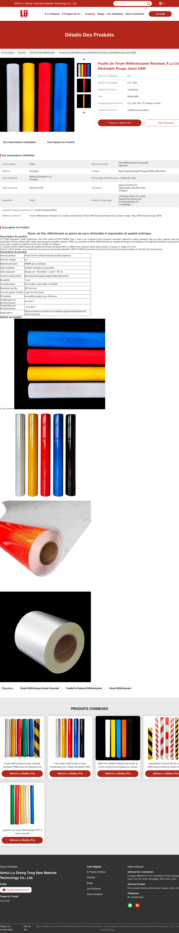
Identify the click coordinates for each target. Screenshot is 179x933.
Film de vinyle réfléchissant (42, 53)
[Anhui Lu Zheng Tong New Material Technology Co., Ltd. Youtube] (137, 905)
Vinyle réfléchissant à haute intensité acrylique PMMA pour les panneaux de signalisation (22, 765)
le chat (160, 14)
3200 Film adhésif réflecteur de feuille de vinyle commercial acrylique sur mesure (118, 765)
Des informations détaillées (19, 142)
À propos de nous (72, 14)
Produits (21, 53)
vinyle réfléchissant (120, 688)
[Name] (148, 3)
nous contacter (134, 14)
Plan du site (27, 928)
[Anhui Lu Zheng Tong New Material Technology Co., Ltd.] (29, 14)
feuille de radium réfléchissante (84, 688)
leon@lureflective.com (17, 890)
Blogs (90, 883)
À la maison (52, 14)
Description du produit (61, 142)
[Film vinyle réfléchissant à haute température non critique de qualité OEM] (70, 738)
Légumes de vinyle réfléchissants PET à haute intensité (22, 832)
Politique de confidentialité (6, 928)
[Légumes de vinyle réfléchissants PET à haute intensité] (22, 805)
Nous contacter (95, 894)
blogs (100, 14)
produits (90, 14)
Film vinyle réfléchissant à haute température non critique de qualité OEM (70, 765)
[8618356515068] (130, 905)
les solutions (115, 14)
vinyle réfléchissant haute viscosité (39, 688)
